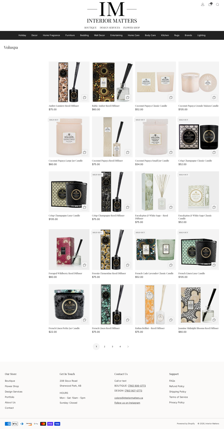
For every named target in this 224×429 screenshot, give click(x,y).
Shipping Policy (177, 391)
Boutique (90, 27)
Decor (34, 35)
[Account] (202, 4)
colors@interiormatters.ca (128, 397)
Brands (188, 35)
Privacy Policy (176, 402)
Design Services (110, 27)
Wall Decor (99, 35)
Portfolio (9, 397)
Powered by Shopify (186, 423)
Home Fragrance (51, 35)
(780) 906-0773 (137, 385)
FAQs (172, 380)
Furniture (70, 35)
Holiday (22, 35)
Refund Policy (176, 386)
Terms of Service (178, 397)
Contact (9, 407)
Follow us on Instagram (127, 402)
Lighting (201, 35)
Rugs (176, 35)
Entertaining (116, 35)
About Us (10, 402)
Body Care (150, 35)
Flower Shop (131, 27)
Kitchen (165, 35)
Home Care (134, 35)
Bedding (84, 35)
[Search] (217, 4)
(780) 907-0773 (133, 390)
